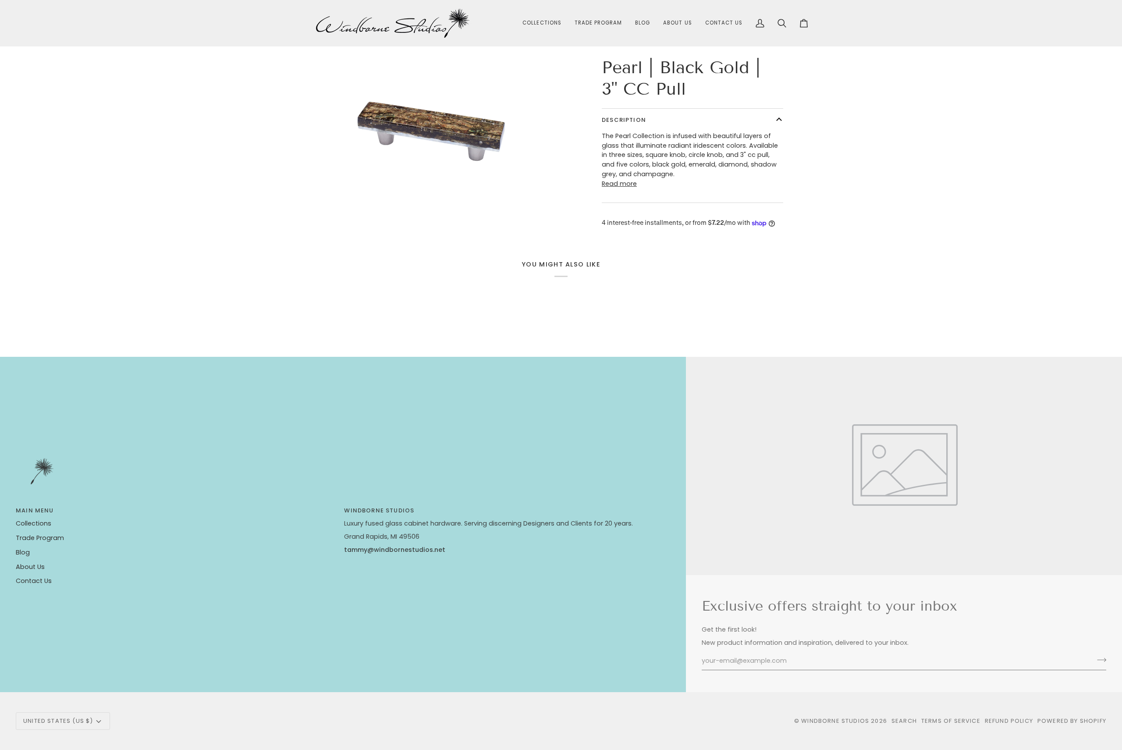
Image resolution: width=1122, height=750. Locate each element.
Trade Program (40, 537)
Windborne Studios (835, 721)
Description (624, 120)
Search (904, 721)
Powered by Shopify (1071, 721)
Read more (619, 183)
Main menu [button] (35, 510)
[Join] (1099, 660)
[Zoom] (330, 178)
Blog (23, 552)
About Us (30, 566)
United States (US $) (58, 721)
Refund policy (1009, 721)
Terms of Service (950, 721)
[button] (542, 23)
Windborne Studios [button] (379, 510)
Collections (33, 523)
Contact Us (34, 580)
